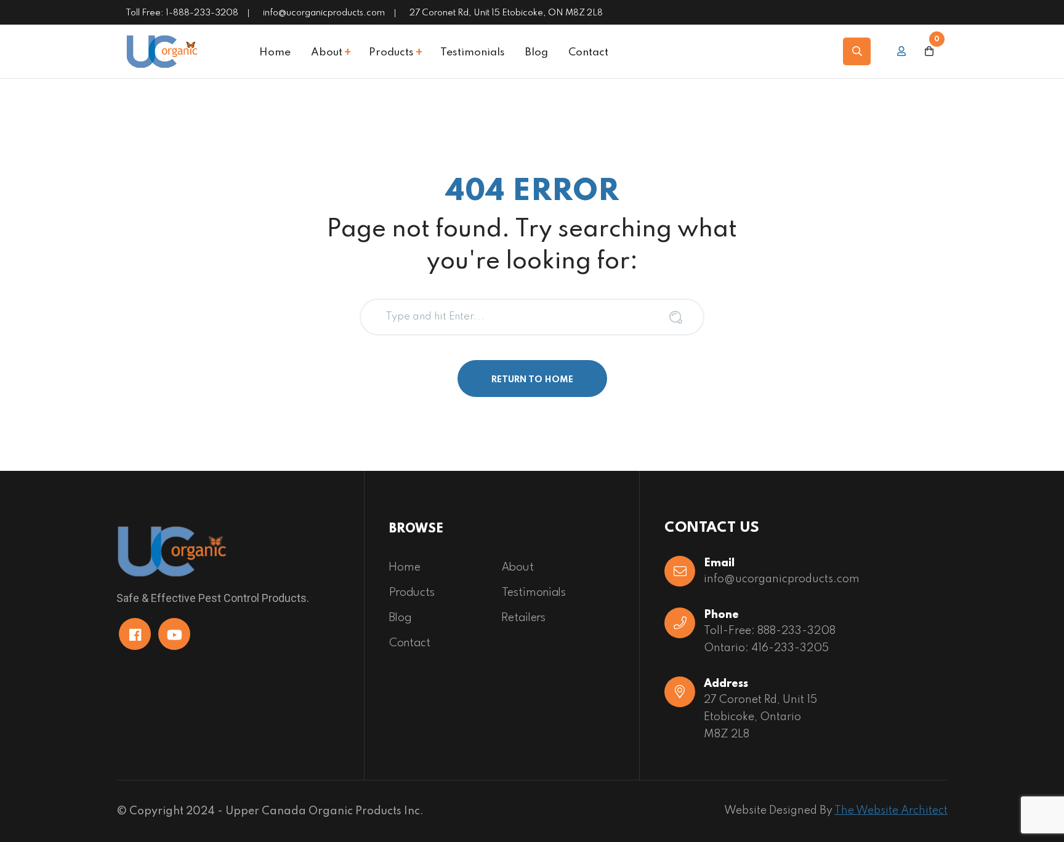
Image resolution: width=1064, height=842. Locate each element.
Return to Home (532, 379)
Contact (588, 53)
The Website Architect (891, 810)
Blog (536, 53)
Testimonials (472, 53)
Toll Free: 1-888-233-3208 (182, 13)
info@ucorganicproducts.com (324, 13)
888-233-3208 (796, 630)
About (326, 53)
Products (391, 53)
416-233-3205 (790, 648)
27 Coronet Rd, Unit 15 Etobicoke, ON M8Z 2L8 (506, 13)
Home (275, 53)
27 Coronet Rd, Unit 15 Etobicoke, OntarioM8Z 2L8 (760, 717)
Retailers (524, 618)
